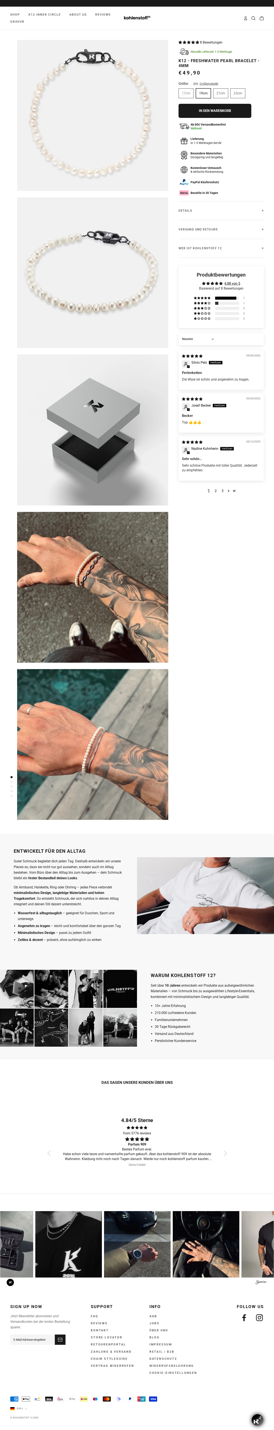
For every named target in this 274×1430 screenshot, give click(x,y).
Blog (154, 1337)
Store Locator (106, 1337)
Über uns (158, 1330)
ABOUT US (78, 14)
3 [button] (222, 491)
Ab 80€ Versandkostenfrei (137, 3)
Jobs (154, 1323)
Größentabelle (209, 83)
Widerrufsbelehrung (171, 1365)
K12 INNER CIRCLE (44, 14)
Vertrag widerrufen (112, 1365)
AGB (153, 1316)
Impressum (160, 1344)
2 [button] (216, 491)
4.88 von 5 (232, 283)
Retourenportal (108, 1344)
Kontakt (100, 1330)
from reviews (137, 1133)
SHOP (15, 14)
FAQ (94, 1316)
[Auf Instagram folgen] (259, 1317)
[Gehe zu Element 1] (10, 777)
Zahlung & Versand (111, 1351)
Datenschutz (163, 1358)
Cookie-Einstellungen (173, 1372)
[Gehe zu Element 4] (10, 791)
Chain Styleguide (109, 1358)
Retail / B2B (161, 1351)
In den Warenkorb (215, 111)
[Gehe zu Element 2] (10, 782)
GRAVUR (17, 21)
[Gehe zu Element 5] (10, 796)
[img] (192, 356)
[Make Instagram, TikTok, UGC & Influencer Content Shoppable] (261, 1283)
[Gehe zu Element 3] (10, 786)
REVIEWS (103, 14)
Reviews (99, 1323)
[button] (189, 42)
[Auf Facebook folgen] (244, 1317)
